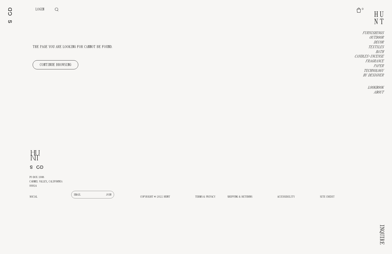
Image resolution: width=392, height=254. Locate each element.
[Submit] (109, 195)
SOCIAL (33, 197)
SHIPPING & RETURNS (239, 197)
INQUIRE (382, 234)
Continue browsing (55, 64)
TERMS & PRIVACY (205, 197)
